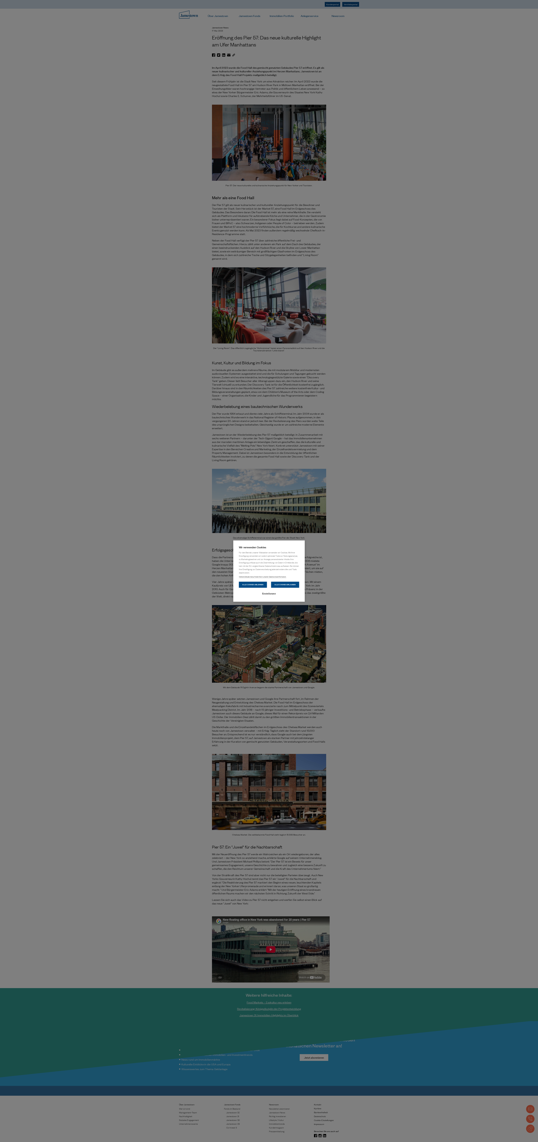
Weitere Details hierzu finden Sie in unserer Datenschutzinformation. (262, 576)
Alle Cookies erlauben (285, 584)
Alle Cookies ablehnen (252, 584)
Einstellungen (269, 593)
